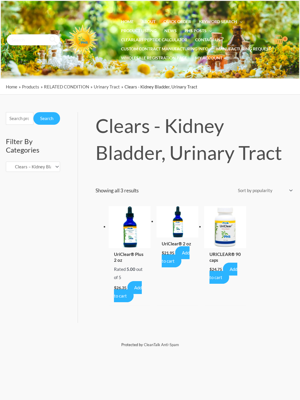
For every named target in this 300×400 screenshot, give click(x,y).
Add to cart (128, 291)
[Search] (53, 40)
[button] (240, 21)
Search (46, 118)
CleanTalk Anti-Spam (161, 344)
